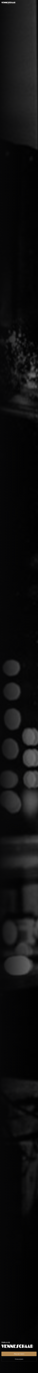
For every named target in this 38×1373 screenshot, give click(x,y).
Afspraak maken (19, 1354)
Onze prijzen (19, 1359)
